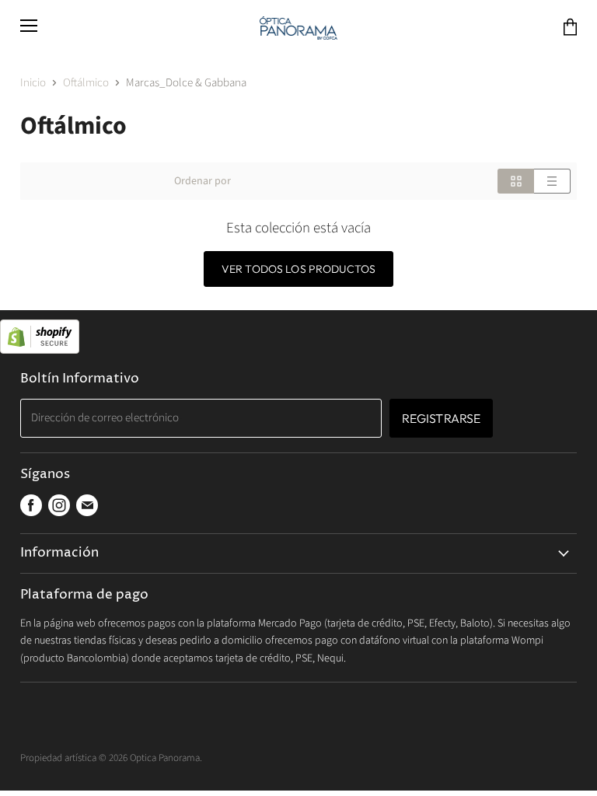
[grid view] (516, 181)
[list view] (552, 181)
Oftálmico (86, 82)
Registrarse (441, 418)
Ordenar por (202, 181)
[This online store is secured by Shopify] (298, 338)
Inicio (33, 82)
